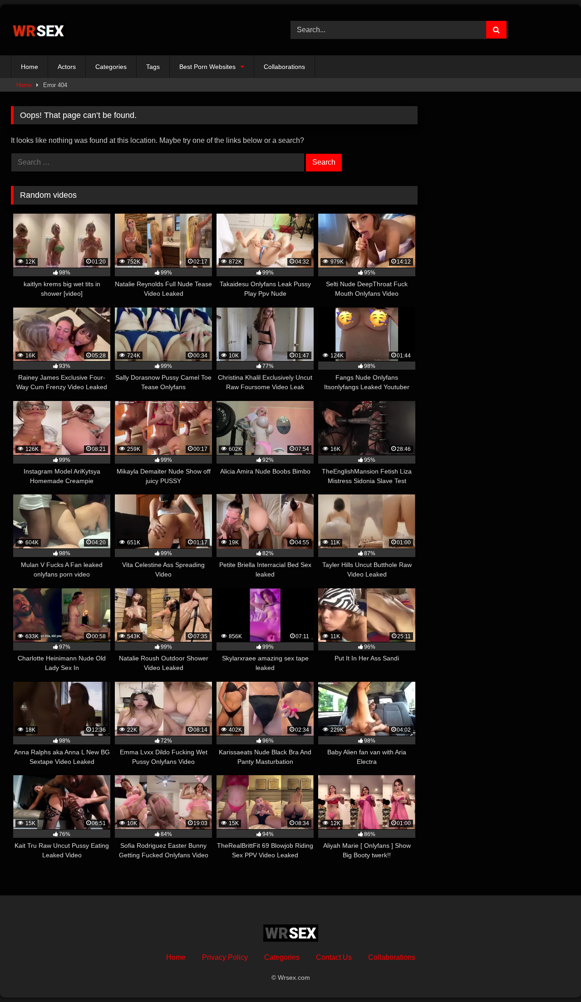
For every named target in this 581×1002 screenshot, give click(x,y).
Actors (67, 66)
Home (29, 66)
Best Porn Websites (207, 66)
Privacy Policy (225, 957)
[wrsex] (38, 30)
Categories (111, 66)
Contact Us (334, 957)
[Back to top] (553, 975)
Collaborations (284, 66)
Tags (153, 66)
